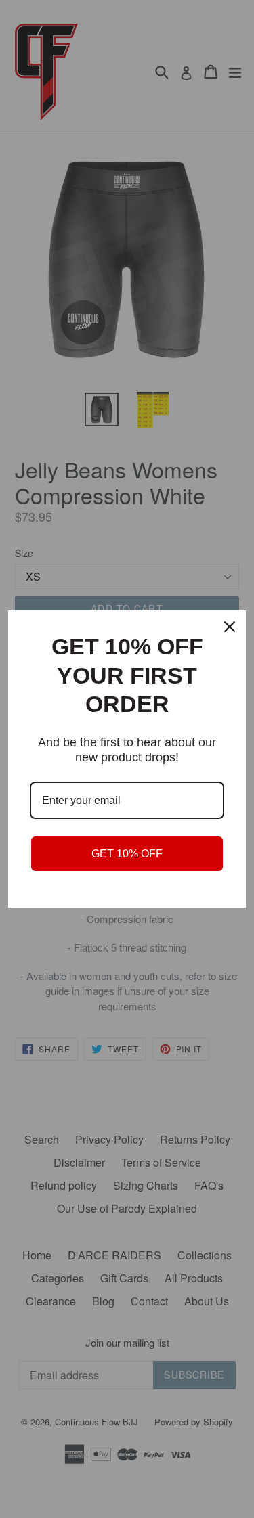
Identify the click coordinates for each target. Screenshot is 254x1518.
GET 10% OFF (127, 854)
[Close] (229, 626)
